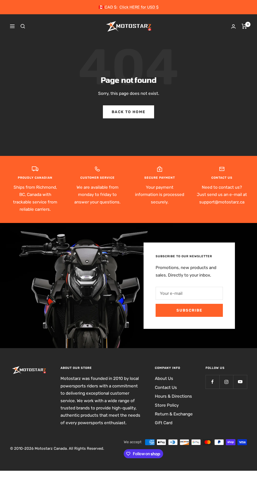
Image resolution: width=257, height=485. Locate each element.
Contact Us (166, 387)
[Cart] (244, 26)
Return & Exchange (174, 413)
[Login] (233, 26)
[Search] (23, 26)
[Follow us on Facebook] (212, 382)
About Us (164, 378)
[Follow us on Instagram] (226, 382)
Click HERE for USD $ (139, 7)
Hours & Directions (173, 396)
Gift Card (163, 422)
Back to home (128, 112)
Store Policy (167, 405)
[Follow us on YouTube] (240, 382)
